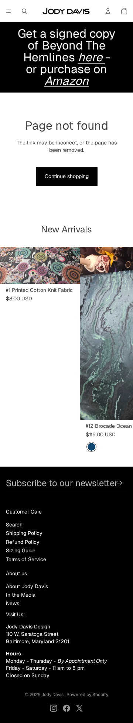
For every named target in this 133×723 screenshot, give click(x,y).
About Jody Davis (27, 586)
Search (14, 524)
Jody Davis (53, 695)
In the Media (20, 594)
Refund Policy (23, 542)
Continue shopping (67, 176)
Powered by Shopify (87, 695)
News (12, 603)
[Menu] (8, 11)
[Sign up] (119, 483)
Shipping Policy (24, 533)
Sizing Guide (20, 550)
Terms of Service (26, 559)
